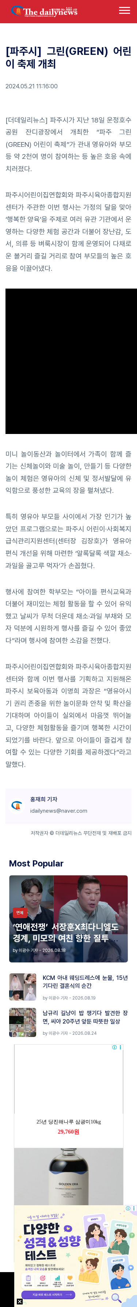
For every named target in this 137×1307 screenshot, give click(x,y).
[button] (124, 9)
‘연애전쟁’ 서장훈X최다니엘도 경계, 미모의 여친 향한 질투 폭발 (66, 938)
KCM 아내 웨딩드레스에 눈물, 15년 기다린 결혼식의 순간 (85, 981)
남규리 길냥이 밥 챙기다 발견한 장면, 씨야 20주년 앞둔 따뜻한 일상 (85, 1017)
